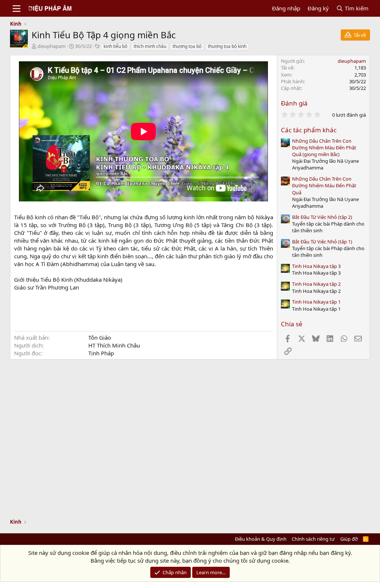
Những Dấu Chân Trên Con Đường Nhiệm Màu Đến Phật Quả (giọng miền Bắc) (324, 148)
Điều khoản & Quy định (260, 539)
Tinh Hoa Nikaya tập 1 (316, 301)
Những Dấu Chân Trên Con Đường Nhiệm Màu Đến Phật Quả (324, 185)
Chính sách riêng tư (313, 539)
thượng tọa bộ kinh (227, 46)
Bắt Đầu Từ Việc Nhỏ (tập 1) (322, 241)
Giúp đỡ (349, 539)
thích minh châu (150, 46)
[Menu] (16, 8)
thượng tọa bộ (187, 46)
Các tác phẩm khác (309, 130)
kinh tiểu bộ (115, 46)
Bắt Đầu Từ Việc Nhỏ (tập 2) (322, 217)
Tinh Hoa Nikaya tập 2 (316, 284)
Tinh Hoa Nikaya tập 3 (316, 266)
